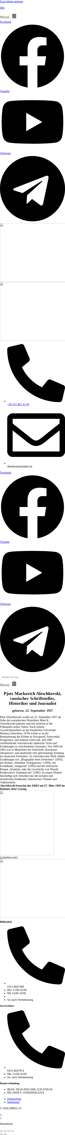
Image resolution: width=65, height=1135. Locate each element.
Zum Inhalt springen (11, 1)
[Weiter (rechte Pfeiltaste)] (5, 1134)
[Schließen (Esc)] (12, 1131)
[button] (32, 16)
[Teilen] (8, 1131)
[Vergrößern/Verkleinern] (1, 1131)
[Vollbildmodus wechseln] (5, 1131)
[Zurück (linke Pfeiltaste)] (1, 1134)
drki (2, 7)
